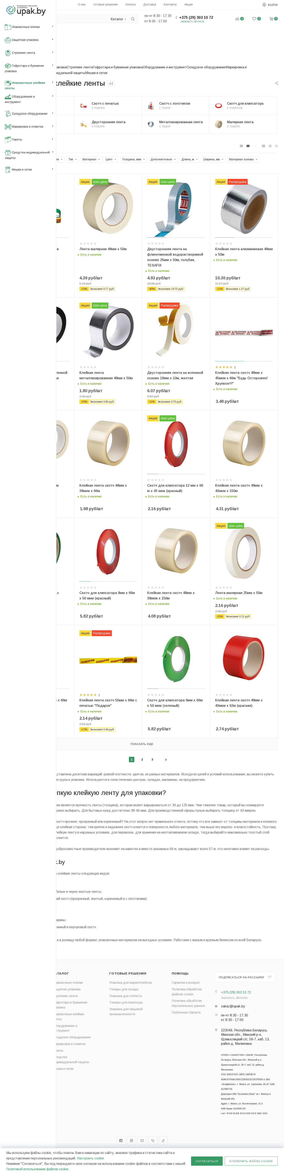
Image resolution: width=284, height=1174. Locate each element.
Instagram (131, 1140)
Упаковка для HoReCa (125, 996)
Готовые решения (127, 973)
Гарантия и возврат (186, 982)
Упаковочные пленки (68, 982)
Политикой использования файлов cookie (37, 1169)
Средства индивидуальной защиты (58, 73)
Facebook (120, 1140)
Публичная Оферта (186, 1012)
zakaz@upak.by (233, 1006)
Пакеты (58, 1050)
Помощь (180, 973)
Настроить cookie (90, 1158)
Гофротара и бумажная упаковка (118, 67)
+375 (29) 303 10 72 (196, 17)
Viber (152, 1140)
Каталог (61, 973)
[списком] (270, 145)
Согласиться (207, 1161)
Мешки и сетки (96, 73)
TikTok (163, 1140)
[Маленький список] (241, 145)
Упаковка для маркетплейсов (130, 982)
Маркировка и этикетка (69, 1044)
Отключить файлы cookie (251, 1161)
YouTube (142, 1140)
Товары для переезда (125, 1002)
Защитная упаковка (66, 989)
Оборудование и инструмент (164, 67)
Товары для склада (123, 989)
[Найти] (133, 18)
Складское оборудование (206, 67)
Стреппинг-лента (80, 67)
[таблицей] (276, 145)
